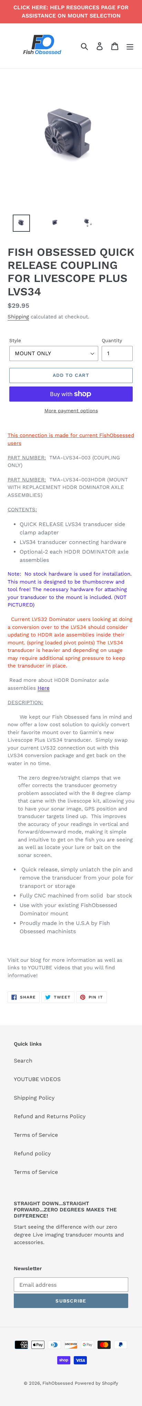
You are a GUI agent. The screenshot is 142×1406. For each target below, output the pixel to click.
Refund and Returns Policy (49, 1116)
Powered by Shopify (96, 1383)
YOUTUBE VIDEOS (37, 1079)
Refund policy (32, 1153)
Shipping (18, 317)
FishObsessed (57, 1383)
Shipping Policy (34, 1097)
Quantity (112, 340)
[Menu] (130, 46)
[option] (17, 225)
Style (15, 340)
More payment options (71, 410)
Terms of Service (36, 1135)
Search (23, 1060)
